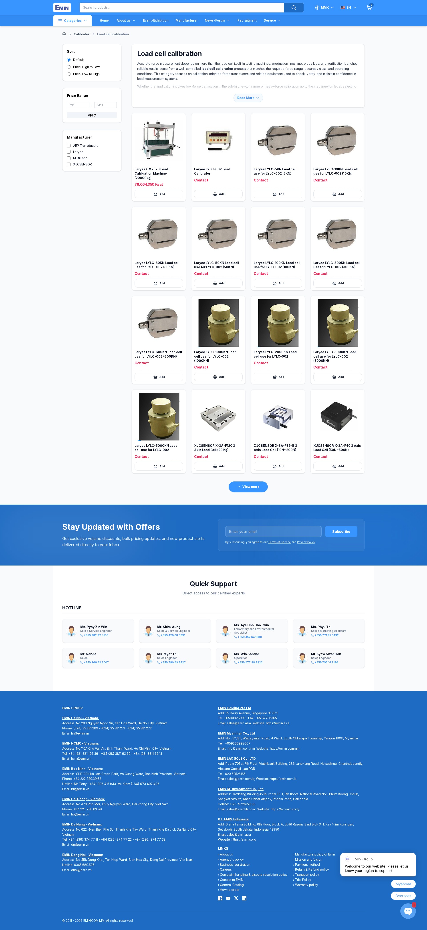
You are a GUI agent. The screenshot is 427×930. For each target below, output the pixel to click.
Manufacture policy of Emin (315, 854)
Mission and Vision (308, 859)
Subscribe (341, 531)
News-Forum (215, 20)
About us (124, 20)
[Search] (294, 7)
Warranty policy (306, 885)
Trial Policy (303, 880)
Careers (226, 869)
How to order (230, 890)
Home (104, 20)
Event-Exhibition (156, 20)
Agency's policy (232, 859)
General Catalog (232, 885)
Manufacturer (187, 20)
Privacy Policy (306, 542)
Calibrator (81, 34)
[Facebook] (220, 898)
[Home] (64, 34)
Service (270, 20)
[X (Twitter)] (236, 898)
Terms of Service (279, 542)
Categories (73, 20)
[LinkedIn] (244, 898)
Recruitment (247, 20)
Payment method (307, 864)
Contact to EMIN (231, 880)
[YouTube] (228, 898)
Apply (92, 115)
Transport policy (307, 874)
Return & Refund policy (312, 869)
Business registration (235, 864)
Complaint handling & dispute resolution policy (254, 874)
